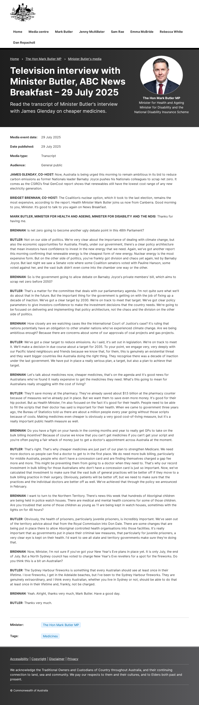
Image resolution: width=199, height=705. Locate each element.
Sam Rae (117, 32)
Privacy (72, 659)
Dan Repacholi (24, 42)
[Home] (22, 12)
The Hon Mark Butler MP (43, 59)
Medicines (50, 636)
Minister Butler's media (84, 59)
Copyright (38, 659)
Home (17, 32)
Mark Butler (64, 32)
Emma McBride (142, 32)
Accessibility (19, 659)
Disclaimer (57, 659)
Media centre (39, 32)
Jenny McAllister (92, 32)
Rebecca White (171, 32)
